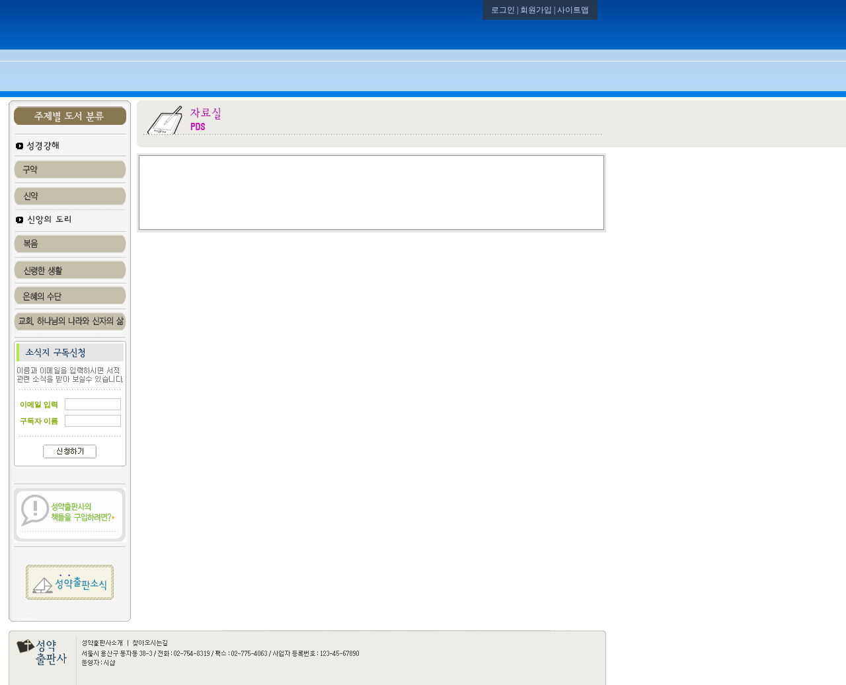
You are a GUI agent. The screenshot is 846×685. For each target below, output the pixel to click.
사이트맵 (573, 10)
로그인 (503, 10)
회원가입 (536, 10)
